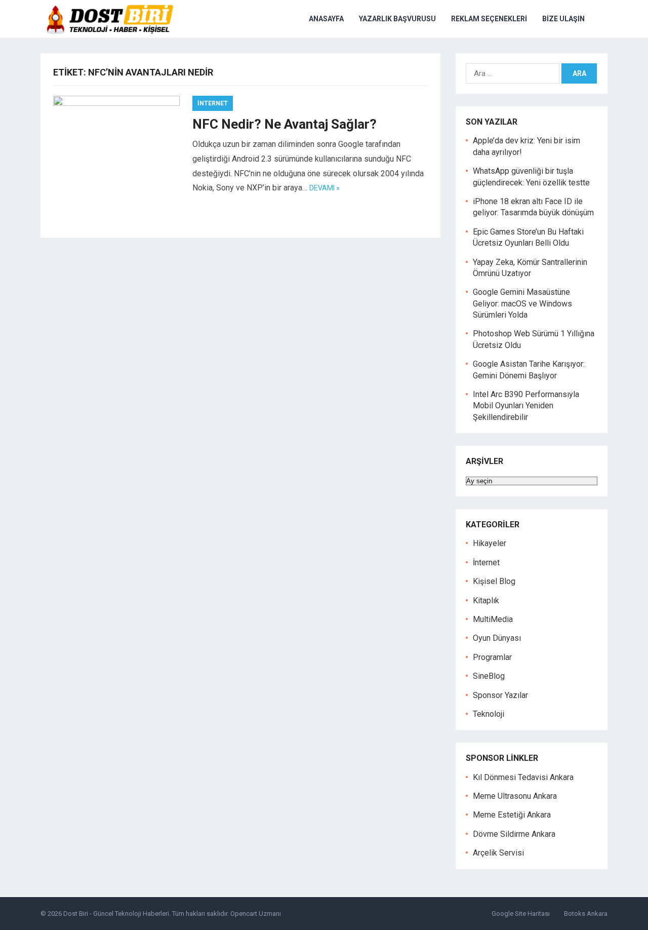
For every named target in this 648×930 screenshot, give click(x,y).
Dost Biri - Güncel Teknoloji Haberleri (116, 913)
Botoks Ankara (586, 913)
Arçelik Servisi (498, 853)
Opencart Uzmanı (255, 913)
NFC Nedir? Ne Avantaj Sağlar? (284, 124)
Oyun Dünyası (497, 638)
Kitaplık (486, 600)
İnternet (212, 103)
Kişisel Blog (494, 581)
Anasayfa (326, 19)
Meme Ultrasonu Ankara (515, 796)
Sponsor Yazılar (500, 695)
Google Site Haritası (521, 913)
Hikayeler (489, 543)
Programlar (492, 657)
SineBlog (489, 676)
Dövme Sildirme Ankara (514, 834)
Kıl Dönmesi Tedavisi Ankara (523, 777)
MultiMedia (493, 619)
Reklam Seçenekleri (489, 19)
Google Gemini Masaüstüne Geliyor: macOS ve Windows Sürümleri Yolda (522, 303)
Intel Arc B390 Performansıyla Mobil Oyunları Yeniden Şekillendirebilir (526, 406)
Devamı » (324, 188)
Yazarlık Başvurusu (397, 19)
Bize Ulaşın (563, 19)
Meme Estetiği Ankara (512, 815)
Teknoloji (488, 714)
